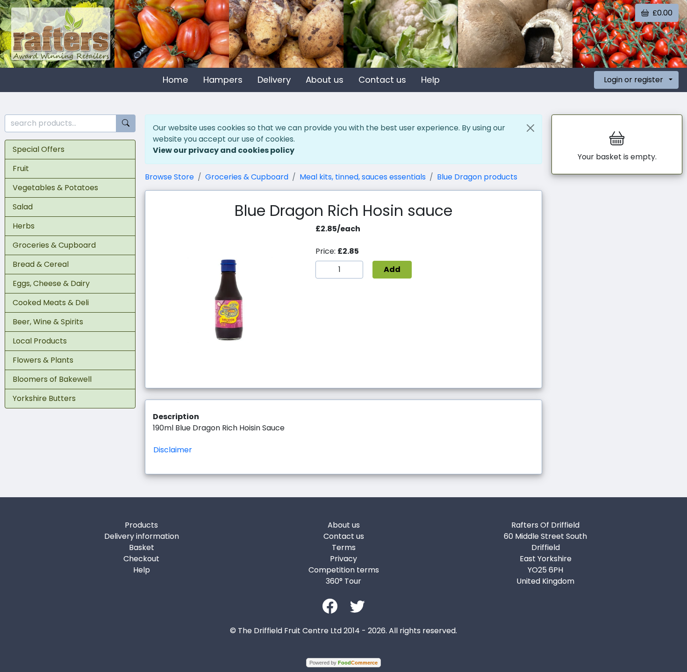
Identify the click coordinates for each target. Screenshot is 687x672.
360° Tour (343, 581)
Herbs (24, 226)
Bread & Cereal (41, 264)
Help (430, 80)
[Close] (530, 128)
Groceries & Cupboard (54, 245)
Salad (23, 206)
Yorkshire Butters (44, 398)
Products (141, 525)
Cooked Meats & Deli (51, 302)
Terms (344, 547)
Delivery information (141, 536)
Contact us (382, 80)
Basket (141, 547)
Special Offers (38, 149)
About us (325, 80)
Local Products (40, 341)
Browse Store (169, 177)
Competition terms (343, 570)
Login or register (633, 79)
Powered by (343, 662)
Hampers (223, 80)
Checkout (141, 558)
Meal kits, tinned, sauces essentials (363, 177)
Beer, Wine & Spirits (48, 321)
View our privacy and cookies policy (223, 150)
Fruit (21, 168)
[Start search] (126, 123)
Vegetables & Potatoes (55, 187)
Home (175, 80)
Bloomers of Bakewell (52, 379)
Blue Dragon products (477, 177)
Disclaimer (172, 449)
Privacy (343, 558)
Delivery (274, 80)
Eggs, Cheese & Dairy (51, 283)
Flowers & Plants (43, 360)
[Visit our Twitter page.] (357, 605)
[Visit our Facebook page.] (329, 605)
